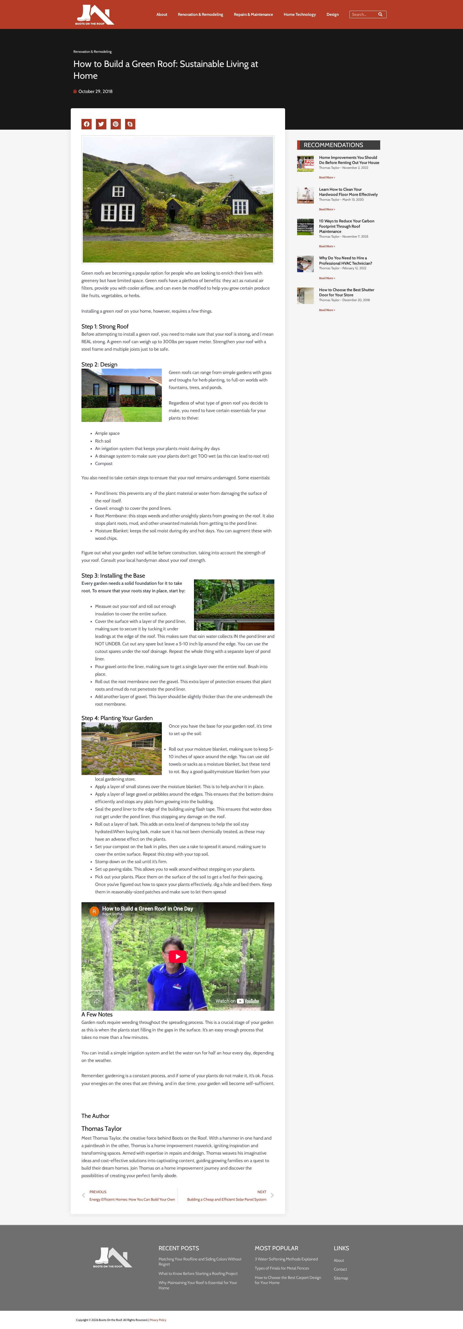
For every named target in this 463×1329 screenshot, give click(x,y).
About (161, 14)
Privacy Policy (158, 1320)
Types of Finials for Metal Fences (282, 1268)
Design (333, 14)
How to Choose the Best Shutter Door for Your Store (346, 292)
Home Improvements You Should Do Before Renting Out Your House (349, 160)
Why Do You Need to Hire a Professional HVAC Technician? (345, 261)
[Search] (380, 14)
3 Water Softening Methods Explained (286, 1259)
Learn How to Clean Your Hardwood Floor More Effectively (348, 192)
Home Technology (300, 14)
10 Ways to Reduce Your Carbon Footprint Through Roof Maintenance (346, 226)
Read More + (327, 177)
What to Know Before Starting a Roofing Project (198, 1273)
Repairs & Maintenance (253, 14)
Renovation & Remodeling (200, 14)
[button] (86, 124)
